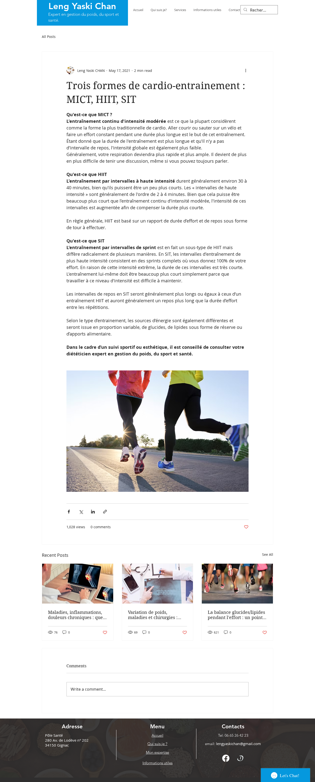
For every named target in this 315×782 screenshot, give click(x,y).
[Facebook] (226, 758)
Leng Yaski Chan (82, 6)
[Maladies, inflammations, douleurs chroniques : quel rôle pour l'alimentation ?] (77, 584)
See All (267, 554)
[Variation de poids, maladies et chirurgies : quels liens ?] (157, 584)
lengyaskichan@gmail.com (238, 743)
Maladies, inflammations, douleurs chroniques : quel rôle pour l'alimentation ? (76, 615)
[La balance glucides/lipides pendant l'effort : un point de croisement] (237, 584)
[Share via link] (105, 511)
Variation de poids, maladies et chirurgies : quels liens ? (152, 615)
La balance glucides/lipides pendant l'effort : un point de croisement (236, 615)
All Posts (49, 36)
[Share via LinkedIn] (93, 511)
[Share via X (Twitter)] (81, 511)
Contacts (233, 726)
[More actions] (246, 70)
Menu (157, 726)
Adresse (72, 726)
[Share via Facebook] (68, 511)
